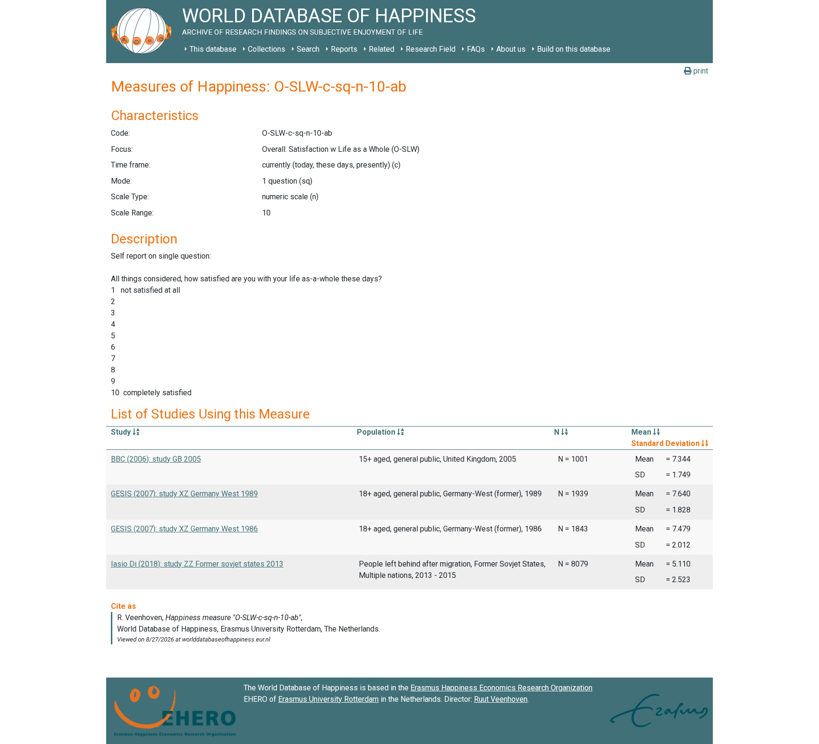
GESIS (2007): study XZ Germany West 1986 (184, 528)
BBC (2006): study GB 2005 (156, 459)
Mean (642, 432)
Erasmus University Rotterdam (328, 699)
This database (213, 49)
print (700, 70)
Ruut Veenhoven (501, 699)
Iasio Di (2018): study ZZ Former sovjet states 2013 (197, 563)
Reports (344, 49)
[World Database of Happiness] (144, 31)
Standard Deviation (666, 443)
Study (122, 432)
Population (377, 432)
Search (308, 49)
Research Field (430, 49)
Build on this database (573, 49)
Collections (266, 49)
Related (381, 49)
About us (511, 49)
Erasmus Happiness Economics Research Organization (501, 687)
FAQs (476, 49)
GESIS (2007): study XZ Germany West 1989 (184, 493)
